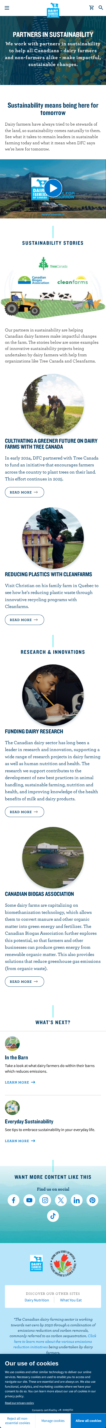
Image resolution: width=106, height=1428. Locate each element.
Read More (21, 492)
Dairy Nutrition (37, 1299)
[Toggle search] (101, 8)
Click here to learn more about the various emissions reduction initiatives (55, 1341)
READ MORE (21, 620)
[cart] (92, 8)
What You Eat (71, 1299)
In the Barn (16, 1057)
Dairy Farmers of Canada (53, 10)
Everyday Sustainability (29, 1121)
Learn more (17, 1082)
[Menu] (7, 8)
